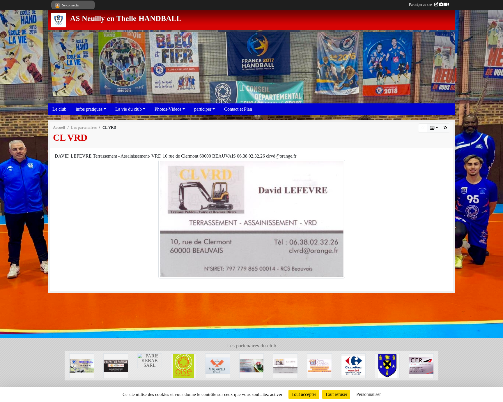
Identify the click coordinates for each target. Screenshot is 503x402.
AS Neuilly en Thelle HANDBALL (125, 18)
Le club (59, 109)
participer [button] (202, 109)
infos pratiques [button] (89, 109)
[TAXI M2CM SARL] (81, 365)
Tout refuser (336, 394)
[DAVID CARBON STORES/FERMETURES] (319, 365)
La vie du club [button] (128, 109)
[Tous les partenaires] (434, 128)
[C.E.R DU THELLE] (421, 365)
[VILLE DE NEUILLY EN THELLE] (387, 365)
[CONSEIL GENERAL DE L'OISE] (183, 365)
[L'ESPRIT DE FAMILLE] (445, 128)
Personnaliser (368, 394)
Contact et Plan (238, 109)
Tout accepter (303, 394)
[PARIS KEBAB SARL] (149, 360)
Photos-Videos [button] (168, 109)
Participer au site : (421, 5)
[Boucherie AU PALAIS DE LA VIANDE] (217, 365)
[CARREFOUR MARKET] (353, 365)
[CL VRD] (251, 218)
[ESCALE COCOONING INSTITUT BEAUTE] (251, 365)
